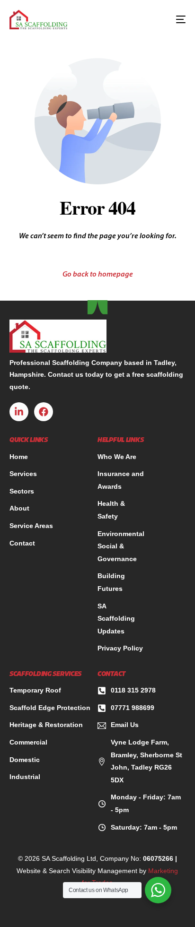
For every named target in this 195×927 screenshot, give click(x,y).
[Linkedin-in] (18, 411)
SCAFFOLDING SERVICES (45, 674)
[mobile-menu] (176, 19)
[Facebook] (43, 411)
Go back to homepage (97, 274)
